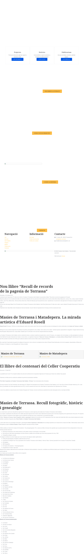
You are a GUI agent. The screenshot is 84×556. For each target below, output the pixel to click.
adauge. (63, 256)
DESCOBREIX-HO (66, 59)
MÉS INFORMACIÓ (17, 59)
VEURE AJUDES (42, 59)
